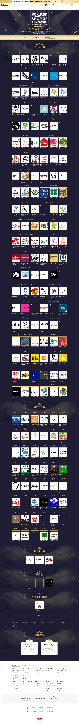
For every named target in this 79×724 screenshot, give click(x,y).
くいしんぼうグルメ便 (44, 524)
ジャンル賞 (23, 37)
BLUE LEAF (61, 97)
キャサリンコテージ (43, 114)
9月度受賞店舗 (33, 622)
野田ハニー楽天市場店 (63, 507)
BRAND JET (61, 231)
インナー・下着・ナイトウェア (16, 677)
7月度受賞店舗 (14, 622)
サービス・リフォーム (49, 690)
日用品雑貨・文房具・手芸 (39, 670)
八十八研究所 (52, 424)
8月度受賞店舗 (24, 622)
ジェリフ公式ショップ (16, 490)
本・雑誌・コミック (60, 690)
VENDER (23, 114)
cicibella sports (14, 296)
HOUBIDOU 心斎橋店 (16, 114)
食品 (24, 670)
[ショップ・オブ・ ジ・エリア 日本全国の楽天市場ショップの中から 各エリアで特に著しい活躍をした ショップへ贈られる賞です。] (49, 639)
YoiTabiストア (52, 396)
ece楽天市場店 (43, 214)
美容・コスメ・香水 (49, 670)
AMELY (13, 64)
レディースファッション (15, 670)
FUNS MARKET (38, 588)
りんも (13, 524)
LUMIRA (22, 64)
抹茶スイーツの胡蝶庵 (63, 164)
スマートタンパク (29, 588)
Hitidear (32, 329)
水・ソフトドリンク (26, 673)
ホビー (58, 686)
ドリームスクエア (62, 296)
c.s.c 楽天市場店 (43, 346)
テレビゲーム (59, 683)
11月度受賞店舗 (52, 622)
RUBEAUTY (61, 80)
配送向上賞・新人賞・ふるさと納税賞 (50, 38)
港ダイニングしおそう (16, 164)
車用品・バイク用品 (38, 683)
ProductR (23, 346)
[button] (53, 5)
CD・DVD (58, 685)
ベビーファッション (15, 675)
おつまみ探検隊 (24, 524)
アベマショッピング (15, 279)
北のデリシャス (43, 147)
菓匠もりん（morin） (53, 164)
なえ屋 (22, 474)
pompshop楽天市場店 (35, 346)
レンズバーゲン (33, 296)
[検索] (46, 5)
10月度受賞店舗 (42, 622)
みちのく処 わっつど (25, 424)
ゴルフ (24, 685)
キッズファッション (15, 673)
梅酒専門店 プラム (53, 197)
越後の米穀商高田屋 (34, 147)
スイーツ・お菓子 (26, 672)
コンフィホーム (43, 457)
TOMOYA (51, 329)
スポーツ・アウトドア (26, 683)
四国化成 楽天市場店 (25, 231)
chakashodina (42, 80)
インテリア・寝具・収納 (49, 683)
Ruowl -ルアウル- (24, 329)
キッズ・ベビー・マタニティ (61, 670)
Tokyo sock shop (15, 97)
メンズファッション (15, 672)
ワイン (24, 677)
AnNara (51, 363)
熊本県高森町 (37, 610)
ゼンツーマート (24, 540)
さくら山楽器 (14, 363)
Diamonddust (42, 97)
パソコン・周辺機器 (15, 688)
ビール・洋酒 (25, 675)
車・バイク (36, 685)
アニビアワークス (53, 263)
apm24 (22, 313)
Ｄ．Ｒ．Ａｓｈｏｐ (15, 346)
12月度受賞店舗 (62, 622)
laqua (60, 114)
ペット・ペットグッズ (49, 686)
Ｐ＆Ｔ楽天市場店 (53, 64)
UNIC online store (53, 457)
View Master (61, 457)
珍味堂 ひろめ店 (34, 524)
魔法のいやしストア (53, 214)
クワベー (60, 474)
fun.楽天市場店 (33, 97)
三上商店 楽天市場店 (35, 424)
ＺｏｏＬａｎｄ (52, 114)
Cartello (32, 231)
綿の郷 (41, 64)
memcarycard (61, 329)
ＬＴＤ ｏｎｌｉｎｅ (25, 80)
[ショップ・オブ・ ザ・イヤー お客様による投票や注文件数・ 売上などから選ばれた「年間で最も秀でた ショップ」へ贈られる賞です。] (29, 639)
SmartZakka (42, 231)
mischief (13, 80)
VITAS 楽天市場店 (53, 279)
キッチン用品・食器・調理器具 (51, 685)
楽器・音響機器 (59, 688)
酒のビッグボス (24, 197)
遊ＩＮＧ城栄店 (52, 346)
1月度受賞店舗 (14, 626)
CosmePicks (47, 588)
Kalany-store (42, 490)
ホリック (60, 396)
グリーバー (52, 97)
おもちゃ (58, 672)
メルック (51, 313)
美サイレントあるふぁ (16, 231)
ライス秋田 (23, 147)
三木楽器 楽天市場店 (34, 363)
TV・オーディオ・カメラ (16, 685)
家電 (12, 683)
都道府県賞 (35, 37)
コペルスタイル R (43, 474)
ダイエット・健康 (37, 672)
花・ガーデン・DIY (49, 688)
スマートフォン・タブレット (16, 686)
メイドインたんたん (53, 231)
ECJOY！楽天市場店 (44, 313)
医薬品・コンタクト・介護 (39, 673)
